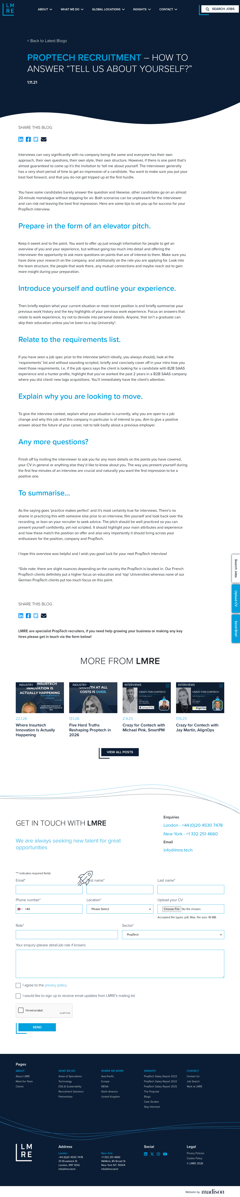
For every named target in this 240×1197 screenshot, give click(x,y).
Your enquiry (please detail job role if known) (51, 945)
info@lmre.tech (178, 850)
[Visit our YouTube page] (165, 1154)
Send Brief (236, 629)
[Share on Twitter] (35, 139)
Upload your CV (170, 900)
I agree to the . (45, 985)
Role (20, 925)
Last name (166, 880)
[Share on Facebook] (28, 139)
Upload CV (236, 599)
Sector (128, 925)
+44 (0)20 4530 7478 (202, 825)
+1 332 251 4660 (202, 833)
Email (21, 880)
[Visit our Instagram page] (158, 1154)
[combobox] (20, 909)
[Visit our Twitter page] (152, 1154)
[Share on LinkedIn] (20, 139)
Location (94, 900)
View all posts (120, 752)
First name (96, 880)
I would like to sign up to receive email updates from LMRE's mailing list (79, 995)
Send (37, 1027)
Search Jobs (236, 568)
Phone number (28, 900)
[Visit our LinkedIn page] (145, 1154)
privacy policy (55, 985)
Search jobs (223, 8)
